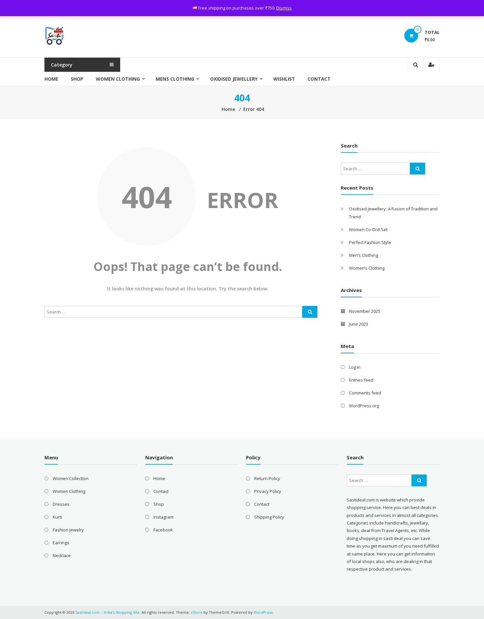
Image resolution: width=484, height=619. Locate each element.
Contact (319, 79)
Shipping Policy (269, 517)
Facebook (163, 530)
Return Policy (267, 478)
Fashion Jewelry (68, 530)
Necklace (62, 555)
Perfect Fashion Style (370, 242)
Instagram (163, 517)
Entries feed (361, 380)
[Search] (309, 312)
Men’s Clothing (363, 255)
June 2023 (358, 324)
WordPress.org (364, 406)
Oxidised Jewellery (233, 79)
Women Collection (71, 478)
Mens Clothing (175, 79)
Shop (77, 79)
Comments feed (365, 393)
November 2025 (364, 311)
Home (51, 79)
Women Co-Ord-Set (368, 229)
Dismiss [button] (284, 8)
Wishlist (284, 79)
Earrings (61, 543)
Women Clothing (118, 79)
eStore (196, 612)
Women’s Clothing (367, 268)
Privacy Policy (267, 491)
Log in (355, 367)
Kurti (57, 517)
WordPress (263, 612)
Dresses (61, 504)
